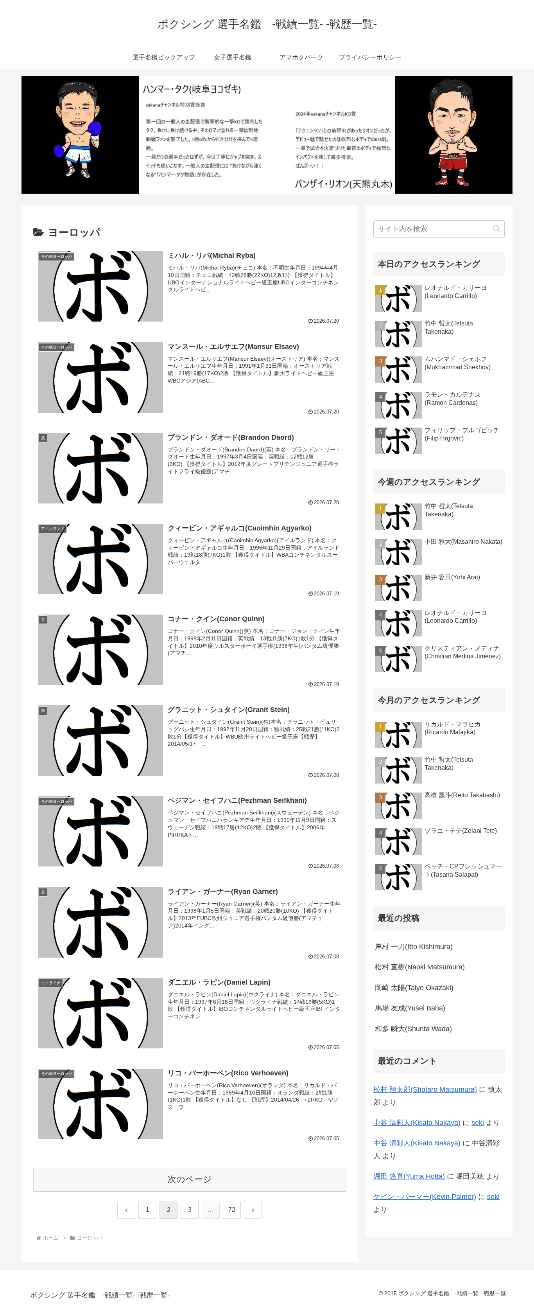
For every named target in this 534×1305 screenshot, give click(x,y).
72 (231, 1209)
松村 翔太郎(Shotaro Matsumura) (425, 1089)
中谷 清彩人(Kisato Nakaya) (417, 1123)
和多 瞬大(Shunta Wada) (413, 1029)
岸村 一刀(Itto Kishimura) (414, 947)
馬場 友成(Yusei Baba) (410, 1008)
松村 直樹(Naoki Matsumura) (420, 967)
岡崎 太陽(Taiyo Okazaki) (414, 988)
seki (477, 1123)
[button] (497, 228)
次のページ (190, 1179)
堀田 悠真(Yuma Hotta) (409, 1176)
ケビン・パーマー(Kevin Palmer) (424, 1197)
